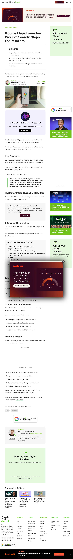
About (64, 523)
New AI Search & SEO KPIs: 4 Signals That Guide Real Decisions (60, 134)
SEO (18, 523)
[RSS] (10, 540)
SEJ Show (42, 531)
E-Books (42, 528)
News (7, 410)
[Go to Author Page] (7, 82)
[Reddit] (8, 540)
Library (41, 526)
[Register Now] (61, 123)
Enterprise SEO (32, 533)
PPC (29, 535)
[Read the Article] (11, 494)
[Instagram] (5, 540)
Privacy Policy (66, 531)
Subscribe (65, 521)
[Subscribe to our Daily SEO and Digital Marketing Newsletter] (66, 2)
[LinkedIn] (5, 538)
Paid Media (19, 526)
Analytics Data (31, 538)
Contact (65, 526)
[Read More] (61, 197)
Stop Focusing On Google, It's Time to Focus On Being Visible (39, 501)
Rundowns (42, 523)
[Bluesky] (2, 540)
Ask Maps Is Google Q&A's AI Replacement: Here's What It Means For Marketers (24, 502)
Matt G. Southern (18, 82)
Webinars (42, 521)
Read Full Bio (12, 438)
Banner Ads (54, 530)
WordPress (19, 538)
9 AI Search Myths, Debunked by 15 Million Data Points (60, 207)
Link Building (31, 521)
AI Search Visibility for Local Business (60, 231)
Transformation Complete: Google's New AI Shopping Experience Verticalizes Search (10, 503)
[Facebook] (10, 538)
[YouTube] (8, 538)
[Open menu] (3, 2)
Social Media (20, 531)
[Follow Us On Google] (25, 419)
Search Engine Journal (36, 433)
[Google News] (2, 538)
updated (14, 140)
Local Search (14, 410)
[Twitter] (13, 538)
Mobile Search (31, 526)
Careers (65, 528)
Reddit (30, 541)
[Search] (70, 2)
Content (19, 528)
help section (19, 400)
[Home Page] (12, 2)
